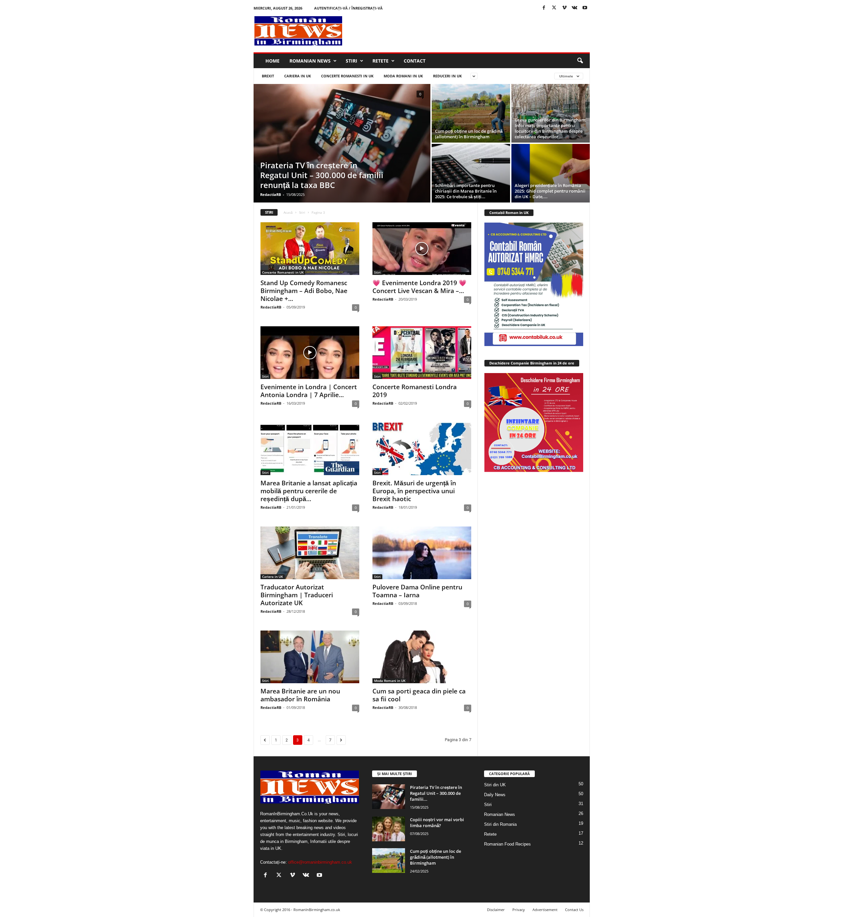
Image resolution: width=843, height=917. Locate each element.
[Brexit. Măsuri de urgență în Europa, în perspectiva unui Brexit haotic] (421, 448)
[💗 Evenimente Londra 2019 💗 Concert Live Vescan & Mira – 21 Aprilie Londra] (421, 248)
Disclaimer (496, 909)
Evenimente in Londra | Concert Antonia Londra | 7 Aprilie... (308, 391)
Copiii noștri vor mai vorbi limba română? (437, 822)
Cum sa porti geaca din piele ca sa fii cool (419, 695)
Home (272, 61)
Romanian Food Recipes (507, 844)
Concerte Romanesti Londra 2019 (414, 391)
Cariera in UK (297, 75)
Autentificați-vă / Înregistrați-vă (348, 8)
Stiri (351, 61)
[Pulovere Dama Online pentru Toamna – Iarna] (421, 552)
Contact (414, 61)
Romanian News (310, 61)
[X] (554, 8)
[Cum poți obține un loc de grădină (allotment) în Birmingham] (471, 113)
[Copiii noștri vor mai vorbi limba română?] (388, 829)
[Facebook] (544, 8)
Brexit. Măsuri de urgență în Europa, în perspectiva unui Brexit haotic (414, 491)
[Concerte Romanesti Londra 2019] (421, 352)
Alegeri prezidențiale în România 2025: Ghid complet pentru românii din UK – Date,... (550, 191)
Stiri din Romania (500, 824)
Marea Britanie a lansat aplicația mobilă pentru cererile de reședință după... (308, 491)
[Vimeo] (564, 8)
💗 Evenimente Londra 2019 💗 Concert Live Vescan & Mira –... (419, 287)
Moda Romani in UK (403, 75)
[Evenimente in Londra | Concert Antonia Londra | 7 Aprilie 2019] (309, 352)
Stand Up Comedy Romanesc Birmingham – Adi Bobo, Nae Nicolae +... (303, 291)
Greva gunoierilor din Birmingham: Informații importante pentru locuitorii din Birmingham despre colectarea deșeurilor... (550, 128)
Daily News (494, 794)
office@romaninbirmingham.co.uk (320, 862)
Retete (380, 61)
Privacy (518, 909)
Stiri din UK (495, 784)
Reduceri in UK (447, 75)
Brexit (268, 75)
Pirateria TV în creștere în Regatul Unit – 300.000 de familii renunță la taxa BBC (321, 175)
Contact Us (574, 909)
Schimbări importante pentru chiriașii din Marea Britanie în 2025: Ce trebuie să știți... (466, 191)
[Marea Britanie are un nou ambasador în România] (309, 657)
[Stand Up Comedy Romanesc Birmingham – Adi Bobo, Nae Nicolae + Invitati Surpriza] (309, 248)
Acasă (288, 212)
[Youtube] (585, 8)
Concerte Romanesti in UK (347, 75)
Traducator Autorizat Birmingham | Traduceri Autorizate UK (296, 595)
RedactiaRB (270, 194)
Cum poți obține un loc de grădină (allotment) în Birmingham (469, 134)
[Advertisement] (470, 31)
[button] (580, 61)
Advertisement (544, 909)
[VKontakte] (575, 8)
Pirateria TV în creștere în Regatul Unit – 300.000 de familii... (436, 793)
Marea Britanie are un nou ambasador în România (300, 695)
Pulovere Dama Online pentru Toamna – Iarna (417, 591)
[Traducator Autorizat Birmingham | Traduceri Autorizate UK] (309, 552)
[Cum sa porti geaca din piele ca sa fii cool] (421, 657)
